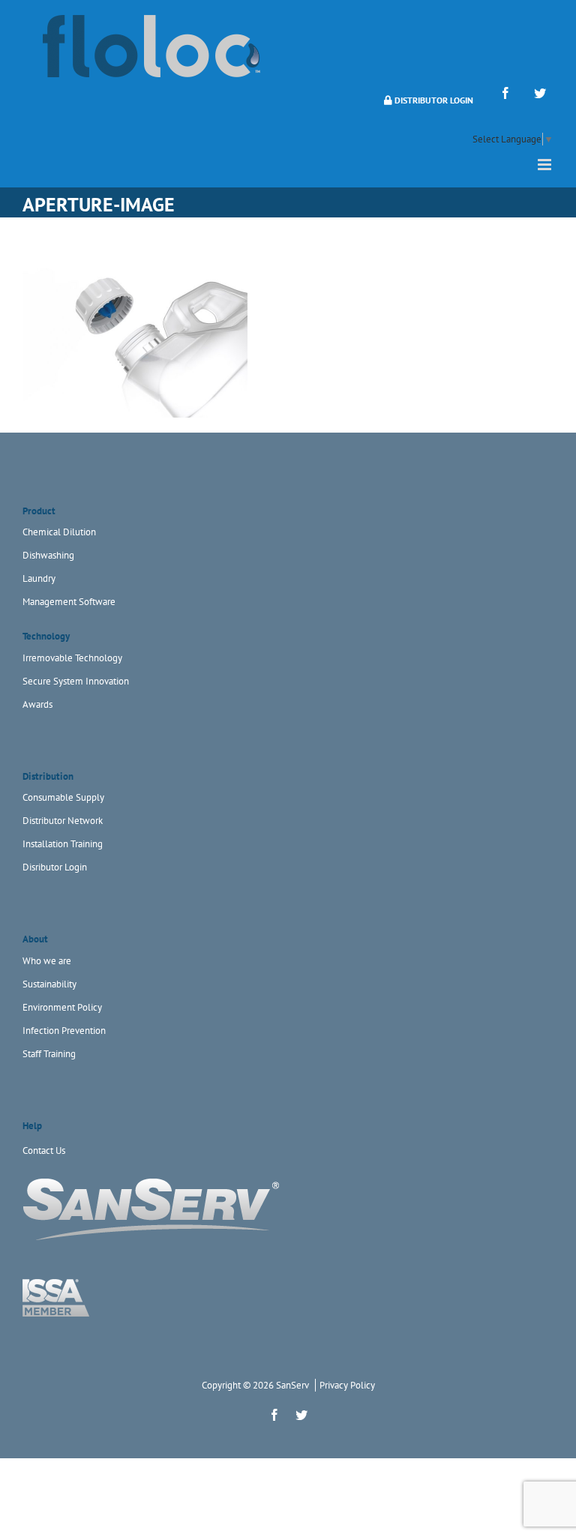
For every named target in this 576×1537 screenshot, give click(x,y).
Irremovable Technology (72, 658)
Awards (37, 704)
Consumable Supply (63, 797)
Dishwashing (48, 555)
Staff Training (49, 1053)
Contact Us (43, 1150)
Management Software (69, 601)
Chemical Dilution (59, 532)
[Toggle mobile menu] (546, 164)
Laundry (39, 578)
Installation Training (62, 843)
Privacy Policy (347, 1385)
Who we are (46, 960)
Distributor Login (432, 100)
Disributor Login (54, 867)
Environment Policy (62, 1007)
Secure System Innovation (75, 681)
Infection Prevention (64, 1030)
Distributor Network (62, 820)
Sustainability (49, 984)
